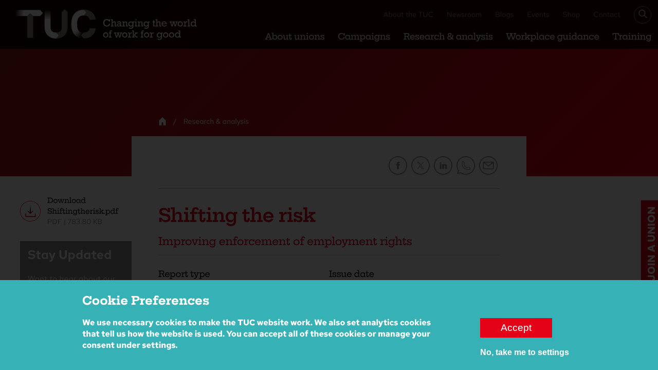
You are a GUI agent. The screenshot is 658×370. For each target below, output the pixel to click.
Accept (516, 327)
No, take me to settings (524, 351)
